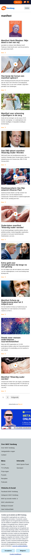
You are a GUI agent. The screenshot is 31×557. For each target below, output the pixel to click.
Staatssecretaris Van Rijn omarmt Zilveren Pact (13, 189)
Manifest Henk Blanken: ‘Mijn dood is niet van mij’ (14, 41)
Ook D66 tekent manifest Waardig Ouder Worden (12, 151)
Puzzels (3, 475)
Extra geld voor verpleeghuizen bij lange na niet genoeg (14, 265)
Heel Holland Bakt (7, 509)
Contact (3, 455)
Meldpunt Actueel (7, 506)
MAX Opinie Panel (23, 464)
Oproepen (20, 468)
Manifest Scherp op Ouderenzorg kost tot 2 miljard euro (12, 302)
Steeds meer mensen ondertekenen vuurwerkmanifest (11, 339)
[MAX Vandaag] (7, 8)
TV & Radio (5, 468)
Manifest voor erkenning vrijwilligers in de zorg (12, 114)
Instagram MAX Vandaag (9, 495)
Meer (2, 52)
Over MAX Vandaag (8, 448)
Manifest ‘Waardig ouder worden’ (13, 378)
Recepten (4, 478)
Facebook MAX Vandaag (9, 491)
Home (3, 464)
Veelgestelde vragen (8, 451)
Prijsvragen (5, 471)
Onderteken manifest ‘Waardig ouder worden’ (12, 226)
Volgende (15, 397)
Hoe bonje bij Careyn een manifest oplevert (12, 77)
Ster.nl (20, 404)
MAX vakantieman (7, 502)
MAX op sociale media (8, 498)
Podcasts (4, 482)
